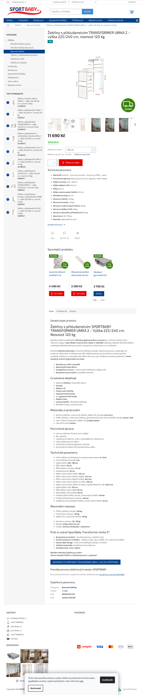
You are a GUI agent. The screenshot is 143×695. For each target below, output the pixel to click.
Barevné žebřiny (17, 51)
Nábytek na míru (14, 85)
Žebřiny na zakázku (19, 62)
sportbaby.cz (16, 626)
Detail (99, 293)
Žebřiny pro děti (17, 59)
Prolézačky (12, 66)
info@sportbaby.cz (19, 618)
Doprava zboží (59, 2)
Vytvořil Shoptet (130, 689)
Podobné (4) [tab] (62, 311)
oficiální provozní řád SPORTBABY (111, 574)
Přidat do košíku (73, 162)
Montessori (12, 70)
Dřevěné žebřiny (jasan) (20, 44)
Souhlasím (107, 679)
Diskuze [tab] (73, 311)
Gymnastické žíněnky (17, 74)
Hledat (87, 11)
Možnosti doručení (82, 154)
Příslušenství (13, 77)
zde (81, 681)
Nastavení (35, 688)
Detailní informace (55, 224)
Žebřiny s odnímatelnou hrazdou (24, 55)
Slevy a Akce (13, 81)
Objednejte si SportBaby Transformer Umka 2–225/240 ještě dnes (85, 562)
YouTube (14, 638)
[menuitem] (10, 20)
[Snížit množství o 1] (57, 164)
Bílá (95, 300)
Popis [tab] (51, 311)
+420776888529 (17, 622)
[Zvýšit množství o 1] (57, 161)
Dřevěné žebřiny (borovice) (22, 47)
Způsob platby (78, 2)
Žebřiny (11, 40)
